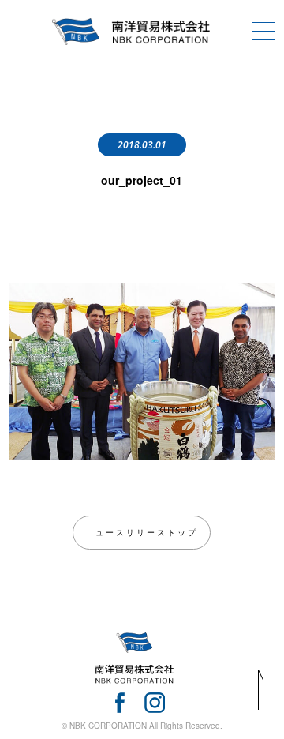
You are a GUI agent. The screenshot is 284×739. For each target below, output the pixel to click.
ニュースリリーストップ (141, 532)
